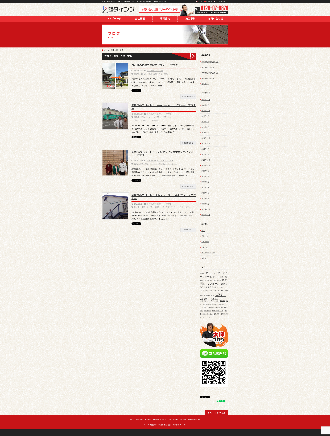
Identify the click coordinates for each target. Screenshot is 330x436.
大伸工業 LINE (218, 290)
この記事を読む (188, 96)
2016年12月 (205, 160)
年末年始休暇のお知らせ (209, 62)
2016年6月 (205, 182)
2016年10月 (205, 165)
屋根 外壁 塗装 (160, 74)
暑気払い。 (205, 84)
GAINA (202, 273)
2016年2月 (205, 198)
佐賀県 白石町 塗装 (143, 74)
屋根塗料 (222, 301)
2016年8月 (205, 176)
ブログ (200, 1)
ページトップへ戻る (216, 412)
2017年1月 (205, 154)
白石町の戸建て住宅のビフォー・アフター (155, 65)
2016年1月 (205, 204)
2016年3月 (205, 193)
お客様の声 (151, 114)
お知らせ (209, 1)
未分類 (203, 258)
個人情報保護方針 (222, 1)
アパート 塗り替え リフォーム (145, 120)
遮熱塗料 (216, 314)
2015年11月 (205, 215)
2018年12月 (205, 111)
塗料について (206, 236)
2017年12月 (205, 138)
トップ (114, 19)
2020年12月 (205, 100)
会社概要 (139, 19)
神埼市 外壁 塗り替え (144, 207)
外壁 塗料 (208, 290)
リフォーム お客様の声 (213, 280)
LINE (203, 231)
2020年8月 (205, 105)
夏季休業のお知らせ (208, 67)
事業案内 (165, 19)
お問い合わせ (215, 19)
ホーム (106, 50)
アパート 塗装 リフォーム (182, 207)
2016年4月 (205, 187)
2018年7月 (205, 122)
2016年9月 (205, 171)
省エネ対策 (207, 310)
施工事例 (190, 19)
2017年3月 (205, 149)
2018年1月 (205, 133)
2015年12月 (205, 209)
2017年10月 (205, 143)
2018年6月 (205, 127)
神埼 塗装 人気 (217, 310)
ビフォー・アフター (155, 71)
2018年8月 (205, 116)
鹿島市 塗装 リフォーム (145, 117)
